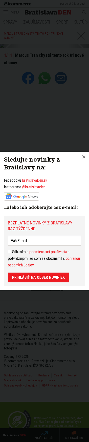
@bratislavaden (33, 187)
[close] (84, 157)
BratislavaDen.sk (34, 180)
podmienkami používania (48, 251)
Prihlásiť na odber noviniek (38, 277)
